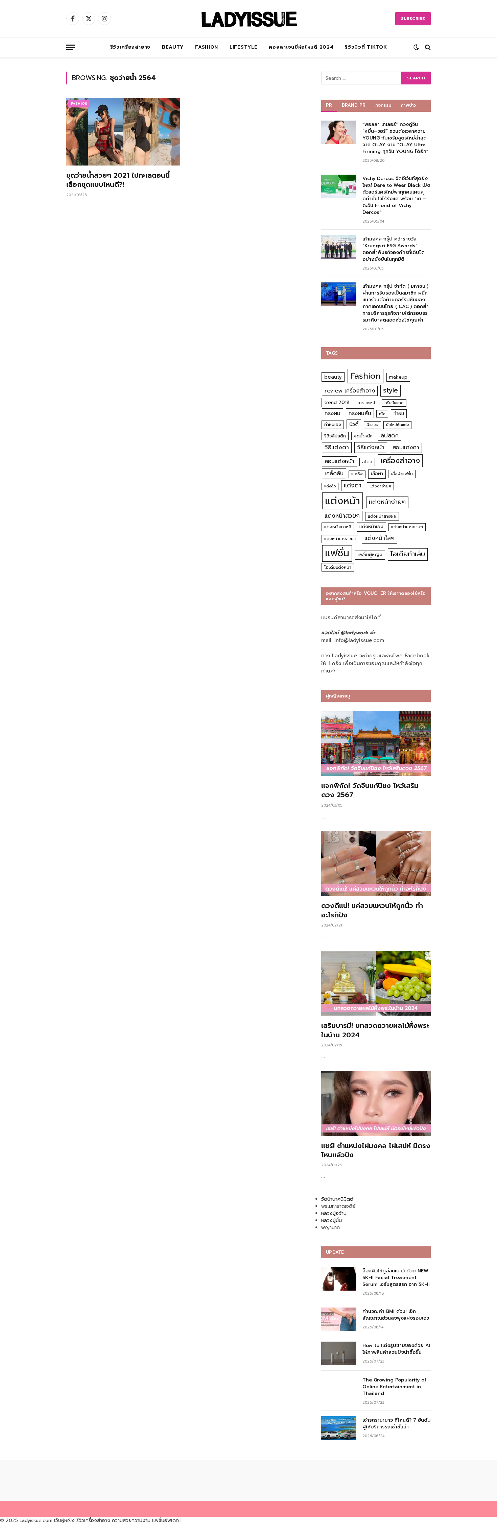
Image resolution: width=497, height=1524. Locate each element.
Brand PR (354, 105)
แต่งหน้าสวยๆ (342, 515)
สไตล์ (367, 461)
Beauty (173, 47)
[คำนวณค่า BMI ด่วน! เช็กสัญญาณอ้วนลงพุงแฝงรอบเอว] (338, 1319)
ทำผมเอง (332, 424)
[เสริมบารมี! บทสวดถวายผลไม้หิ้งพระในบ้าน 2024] (376, 983)
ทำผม (399, 413)
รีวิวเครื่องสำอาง (130, 47)
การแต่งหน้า (367, 402)
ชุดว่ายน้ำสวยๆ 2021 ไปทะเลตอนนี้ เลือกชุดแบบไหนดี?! (118, 180)
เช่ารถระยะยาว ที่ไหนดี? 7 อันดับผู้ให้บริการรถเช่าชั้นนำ (396, 1423)
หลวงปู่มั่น (331, 1220)
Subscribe (413, 19)
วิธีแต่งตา (337, 447)
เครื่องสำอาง (400, 460)
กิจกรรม (383, 105)
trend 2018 (337, 402)
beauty (333, 377)
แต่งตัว (330, 486)
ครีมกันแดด (394, 403)
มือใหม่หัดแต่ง (397, 425)
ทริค (382, 413)
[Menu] (70, 47)
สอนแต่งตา (406, 447)
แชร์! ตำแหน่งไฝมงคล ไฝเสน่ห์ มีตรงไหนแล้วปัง (375, 1150)
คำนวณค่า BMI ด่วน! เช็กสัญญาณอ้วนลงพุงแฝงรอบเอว (395, 1315)
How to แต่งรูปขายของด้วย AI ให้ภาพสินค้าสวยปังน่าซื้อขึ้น (396, 1349)
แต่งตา (352, 485)
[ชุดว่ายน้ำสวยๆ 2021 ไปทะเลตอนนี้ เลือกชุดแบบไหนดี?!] (123, 132)
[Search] (427, 47)
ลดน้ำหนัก (363, 436)
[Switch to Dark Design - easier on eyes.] (416, 47)
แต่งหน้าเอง (371, 526)
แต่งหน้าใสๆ (379, 538)
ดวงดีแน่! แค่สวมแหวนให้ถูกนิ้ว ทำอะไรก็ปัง (372, 910)
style (390, 390)
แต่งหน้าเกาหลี (337, 527)
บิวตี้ (353, 424)
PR (329, 105)
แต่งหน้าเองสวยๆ (340, 539)
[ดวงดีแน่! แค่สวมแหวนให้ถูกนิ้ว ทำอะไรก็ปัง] (376, 863)
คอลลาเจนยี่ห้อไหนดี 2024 (301, 47)
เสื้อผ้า (377, 473)
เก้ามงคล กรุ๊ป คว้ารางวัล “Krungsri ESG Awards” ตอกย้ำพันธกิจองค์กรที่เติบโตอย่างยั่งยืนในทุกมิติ (393, 249)
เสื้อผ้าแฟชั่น (402, 474)
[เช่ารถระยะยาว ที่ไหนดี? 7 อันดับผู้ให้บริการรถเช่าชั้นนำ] (338, 1428)
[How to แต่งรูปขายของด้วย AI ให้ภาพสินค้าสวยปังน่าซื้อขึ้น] (338, 1353)
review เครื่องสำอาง (350, 390)
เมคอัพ (357, 474)
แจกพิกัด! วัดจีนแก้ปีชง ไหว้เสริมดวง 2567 (370, 790)
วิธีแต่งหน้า (370, 447)
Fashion (206, 47)
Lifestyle (243, 47)
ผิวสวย (372, 425)
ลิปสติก (390, 435)
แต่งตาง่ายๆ (380, 486)
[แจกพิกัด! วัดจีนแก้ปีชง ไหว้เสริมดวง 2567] (376, 743)
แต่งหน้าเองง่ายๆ (407, 527)
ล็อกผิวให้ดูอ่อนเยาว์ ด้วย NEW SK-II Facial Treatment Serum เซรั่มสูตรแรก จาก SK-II (396, 1278)
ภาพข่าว (408, 105)
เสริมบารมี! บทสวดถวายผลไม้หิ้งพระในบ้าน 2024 (375, 1030)
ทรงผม (332, 413)
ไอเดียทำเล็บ (407, 554)
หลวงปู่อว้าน (334, 1213)
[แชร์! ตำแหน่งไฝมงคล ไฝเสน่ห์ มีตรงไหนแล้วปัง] (376, 1103)
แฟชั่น (337, 553)
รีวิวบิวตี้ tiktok (366, 47)
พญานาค (330, 1227)
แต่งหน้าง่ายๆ (387, 502)
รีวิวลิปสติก (335, 436)
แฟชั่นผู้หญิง (370, 554)
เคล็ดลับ (334, 473)
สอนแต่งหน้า (339, 461)
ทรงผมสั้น (360, 413)
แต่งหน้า (342, 500)
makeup (398, 377)
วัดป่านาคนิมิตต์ (337, 1199)
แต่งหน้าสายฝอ (382, 516)
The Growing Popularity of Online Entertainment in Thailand (394, 1387)
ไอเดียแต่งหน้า (337, 567)
